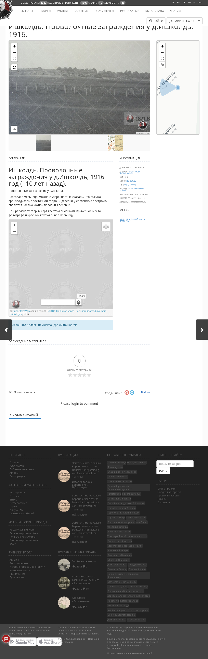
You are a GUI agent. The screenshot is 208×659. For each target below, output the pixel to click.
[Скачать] (14, 129)
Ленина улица (115, 467)
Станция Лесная (137, 569)
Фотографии (130, 184)
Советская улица (116, 462)
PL (194, 2)
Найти (163, 470)
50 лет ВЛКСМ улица (118, 560)
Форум (175, 11)
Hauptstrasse (114, 493)
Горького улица (116, 517)
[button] (14, 46)
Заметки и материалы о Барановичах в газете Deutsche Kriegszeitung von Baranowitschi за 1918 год (86, 529)
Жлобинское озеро (84, 561)
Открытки (15, 496)
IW (189, 2)
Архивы (14, 560)
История (27, 11)
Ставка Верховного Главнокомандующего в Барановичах (85, 580)
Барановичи (135, 545)
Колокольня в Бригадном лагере (125, 591)
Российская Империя (22, 529)
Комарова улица (129, 600)
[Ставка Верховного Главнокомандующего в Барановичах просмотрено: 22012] (65, 583)
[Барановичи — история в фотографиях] (11, 11)
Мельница (124, 219)
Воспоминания (19, 563)
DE (184, 2)
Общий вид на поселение (132, 220)
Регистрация (17, 476)
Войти (157, 21)
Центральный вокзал (119, 498)
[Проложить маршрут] (162, 64)
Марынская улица (117, 586)
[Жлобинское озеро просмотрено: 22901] (65, 565)
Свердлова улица (137, 564)
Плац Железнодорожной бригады (126, 503)
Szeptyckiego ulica (117, 545)
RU (200, 2)
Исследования (18, 503)
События (81, 11)
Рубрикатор (129, 11)
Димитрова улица (117, 564)
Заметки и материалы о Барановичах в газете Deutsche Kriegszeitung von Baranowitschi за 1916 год (86, 502)
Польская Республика (23, 536)
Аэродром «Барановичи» (81, 599)
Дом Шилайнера (116, 619)
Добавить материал (22, 469)
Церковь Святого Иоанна (121, 614)
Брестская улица (131, 493)
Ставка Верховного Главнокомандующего (119, 488)
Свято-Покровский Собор (121, 508)
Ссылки (161, 499)
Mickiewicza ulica (136, 619)
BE (173, 2)
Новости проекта (20, 570)
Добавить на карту (184, 21)
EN (178, 2)
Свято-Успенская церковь (121, 581)
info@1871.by (23, 633)
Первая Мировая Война (131, 189)
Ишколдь (131, 181)
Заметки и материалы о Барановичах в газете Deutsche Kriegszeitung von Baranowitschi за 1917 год (86, 470)
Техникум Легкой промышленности (127, 536)
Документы (104, 11)
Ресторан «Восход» (118, 605)
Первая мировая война (24, 533)
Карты (45, 11)
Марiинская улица (117, 610)
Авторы (14, 473)
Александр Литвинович (129, 172)
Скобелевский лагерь (119, 541)
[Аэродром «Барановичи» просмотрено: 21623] (65, 602)
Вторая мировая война (24, 540)
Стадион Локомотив (139, 595)
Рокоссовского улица (119, 531)
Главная (14, 462)
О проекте (163, 502)
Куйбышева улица (136, 517)
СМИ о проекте (166, 488)
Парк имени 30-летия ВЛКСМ (123, 512)
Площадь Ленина (136, 462)
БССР (13, 543)
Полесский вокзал (117, 476)
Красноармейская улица (120, 522)
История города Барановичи (27, 566)
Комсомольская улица (119, 481)
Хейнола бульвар (116, 595)
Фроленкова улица (117, 526)
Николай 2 (113, 600)
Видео (13, 499)
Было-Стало (154, 11)
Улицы (62, 11)
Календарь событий (22, 513)
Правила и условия (168, 495)
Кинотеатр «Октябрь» (119, 555)
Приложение (17, 574)
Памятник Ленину (117, 569)
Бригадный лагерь (117, 550)
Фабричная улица (138, 586)
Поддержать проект (169, 492)
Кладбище (141, 522)
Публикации (17, 577)
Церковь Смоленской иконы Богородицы (123, 575)
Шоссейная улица (138, 610)
